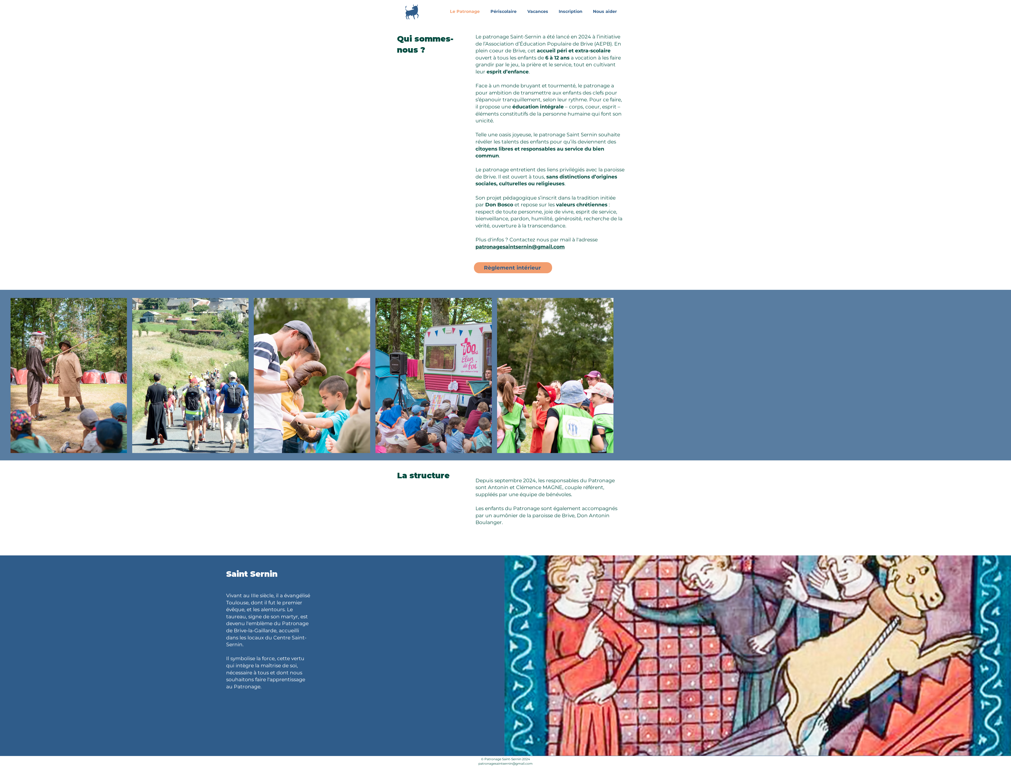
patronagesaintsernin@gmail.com (520, 247)
